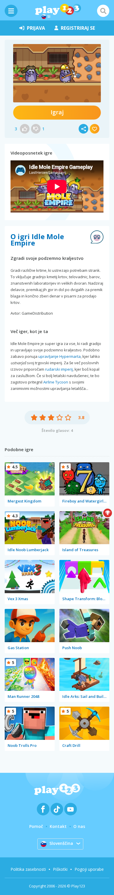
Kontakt (58, 826)
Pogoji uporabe (89, 869)
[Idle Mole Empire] (57, 73)
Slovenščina (61, 843)
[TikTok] (57, 809)
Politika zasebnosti (28, 869)
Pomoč (36, 826)
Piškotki (60, 869)
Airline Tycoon (55, 382)
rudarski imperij (59, 369)
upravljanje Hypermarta (59, 356)
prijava (36, 28)
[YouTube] (70, 809)
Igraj (57, 112)
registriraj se (78, 28)
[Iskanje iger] (103, 11)
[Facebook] (43, 809)
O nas (79, 826)
